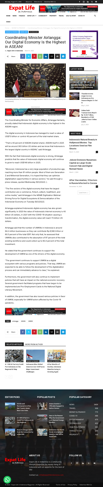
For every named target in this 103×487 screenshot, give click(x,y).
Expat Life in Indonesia (15, 51)
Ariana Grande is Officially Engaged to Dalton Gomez (56, 406)
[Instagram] (84, 2)
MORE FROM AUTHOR (34, 344)
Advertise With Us (50, 2)
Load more (83, 192)
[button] (95, 16)
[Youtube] (96, 2)
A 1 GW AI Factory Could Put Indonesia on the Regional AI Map (14, 366)
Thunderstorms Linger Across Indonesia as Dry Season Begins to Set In (89, 98)
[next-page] (10, 376)
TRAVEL (61, 16)
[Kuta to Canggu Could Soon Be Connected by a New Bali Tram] (10, 432)
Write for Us (38, 2)
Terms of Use (60, 485)
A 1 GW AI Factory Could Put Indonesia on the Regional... (25, 420)
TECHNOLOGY (34, 32)
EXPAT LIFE (31, 16)
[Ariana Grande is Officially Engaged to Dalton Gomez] (42, 406)
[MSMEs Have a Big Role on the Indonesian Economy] (83, 82)
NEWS (15, 16)
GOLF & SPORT (71, 16)
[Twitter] (92, 2)
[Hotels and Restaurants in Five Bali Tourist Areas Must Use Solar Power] (10, 406)
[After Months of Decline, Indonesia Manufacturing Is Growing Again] (56, 356)
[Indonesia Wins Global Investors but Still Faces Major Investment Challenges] (35, 356)
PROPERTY (53, 16)
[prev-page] (6, 376)
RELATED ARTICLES (14, 344)
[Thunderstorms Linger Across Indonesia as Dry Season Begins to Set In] (74, 96)
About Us (29, 2)
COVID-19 (81, 16)
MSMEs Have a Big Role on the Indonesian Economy (83, 86)
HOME (8, 16)
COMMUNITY (42, 16)
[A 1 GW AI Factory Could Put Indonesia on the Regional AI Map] (14, 356)
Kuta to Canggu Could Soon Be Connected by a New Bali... (25, 432)
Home (7, 28)
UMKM (30, 321)
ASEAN (23, 321)
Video (8, 22)
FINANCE (22, 16)
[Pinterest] (34, 56)
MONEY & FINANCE (18, 28)
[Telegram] (63, 56)
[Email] (51, 56)
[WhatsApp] (40, 56)
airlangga (15, 321)
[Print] (57, 56)
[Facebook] (79, 2)
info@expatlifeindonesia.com (51, 475)
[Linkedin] (88, 2)
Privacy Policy (72, 485)
